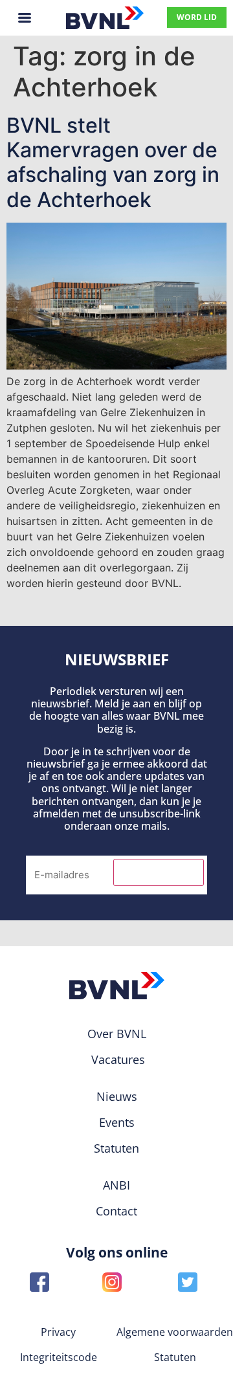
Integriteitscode (58, 1357)
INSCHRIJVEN (158, 872)
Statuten (175, 1357)
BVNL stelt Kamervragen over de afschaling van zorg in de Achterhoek (112, 162)
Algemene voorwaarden (174, 1332)
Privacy (58, 1332)
